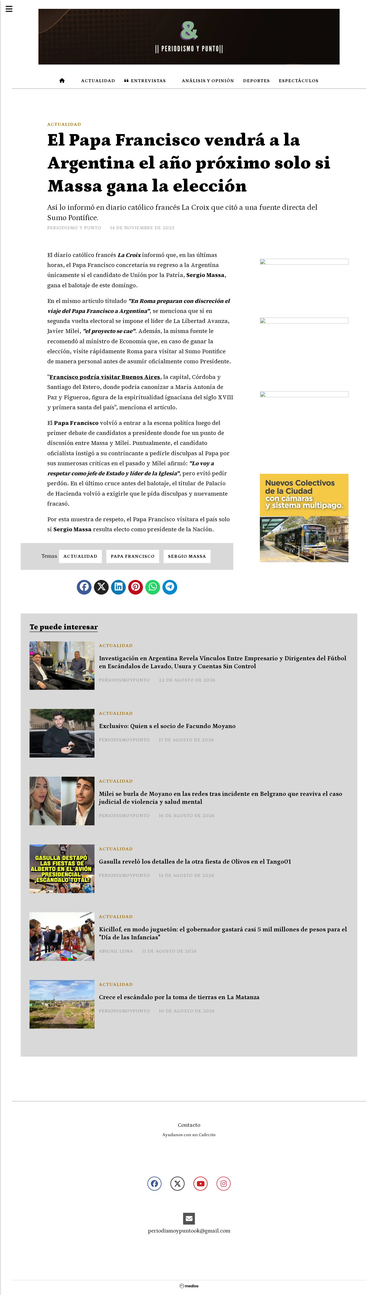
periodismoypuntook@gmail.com (189, 1231)
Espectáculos (299, 80)
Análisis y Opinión (207, 80)
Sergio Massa (187, 556)
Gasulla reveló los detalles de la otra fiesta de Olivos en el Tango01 (195, 861)
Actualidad (97, 80)
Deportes (256, 80)
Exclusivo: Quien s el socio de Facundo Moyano (167, 726)
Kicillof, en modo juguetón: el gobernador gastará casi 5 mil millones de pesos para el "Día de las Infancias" (223, 933)
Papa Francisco (133, 556)
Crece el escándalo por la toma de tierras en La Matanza (179, 997)
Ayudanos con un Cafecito (189, 1134)
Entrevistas (148, 80)
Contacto (189, 1125)
